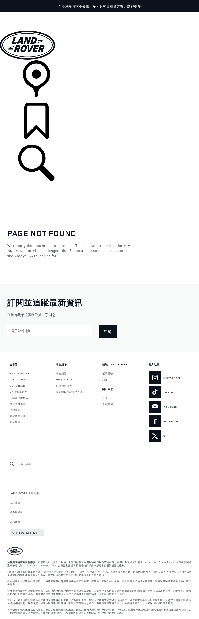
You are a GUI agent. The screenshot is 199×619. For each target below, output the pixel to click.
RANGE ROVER (19, 373)
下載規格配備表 (19, 397)
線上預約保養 (64, 385)
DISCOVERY (17, 379)
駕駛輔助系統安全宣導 (69, 391)
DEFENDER (17, 385)
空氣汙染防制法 (160, 609)
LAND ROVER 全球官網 (24, 493)
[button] (99, 14)
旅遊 (105, 379)
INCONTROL (64, 379)
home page (114, 250)
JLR (104, 398)
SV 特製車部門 (18, 391)
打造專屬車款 (18, 403)
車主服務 (61, 373)
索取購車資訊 (18, 416)
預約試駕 (15, 410)
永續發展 (107, 404)
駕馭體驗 (107, 373)
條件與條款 (16, 512)
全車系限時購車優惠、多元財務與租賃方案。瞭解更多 (99, 6)
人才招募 (15, 502)
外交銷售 (15, 422)
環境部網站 (110, 612)
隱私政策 (15, 521)
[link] (99, 81)
